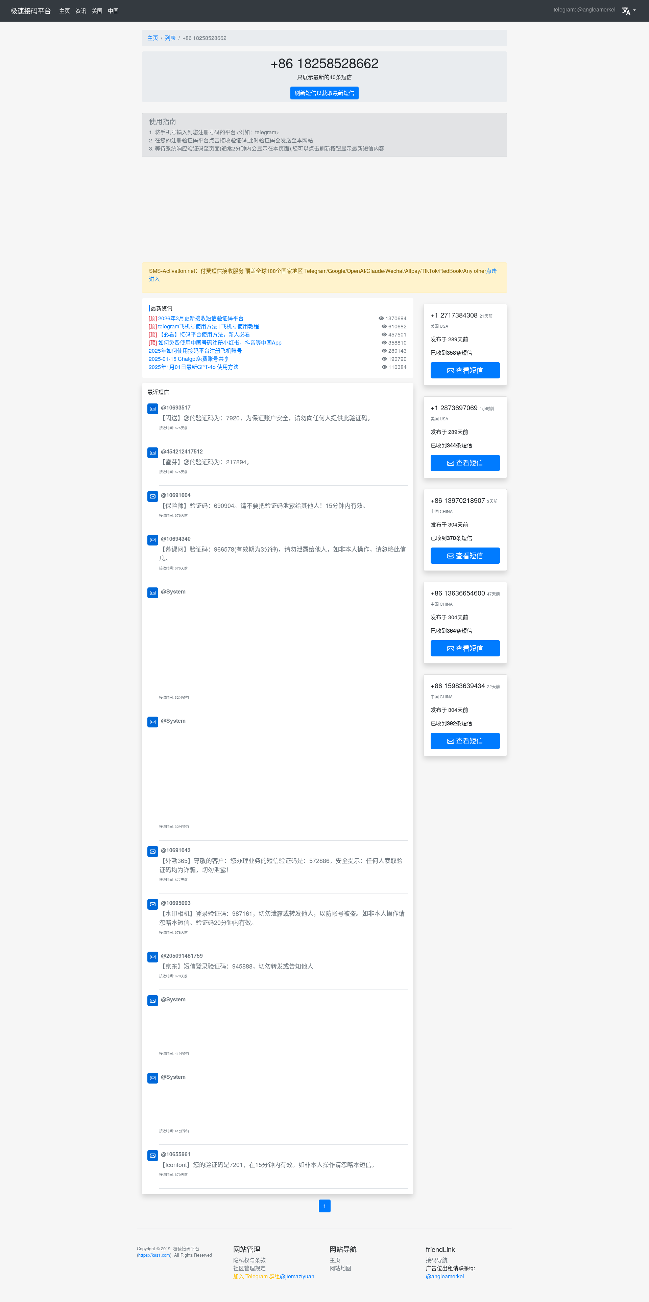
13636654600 (464, 593)
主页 (66, 10)
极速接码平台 (30, 11)
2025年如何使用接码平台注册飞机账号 (195, 350)
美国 (97, 11)
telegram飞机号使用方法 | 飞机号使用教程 (208, 326)
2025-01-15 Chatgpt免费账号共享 (189, 359)
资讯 (80, 11)
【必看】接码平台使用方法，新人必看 (204, 334)
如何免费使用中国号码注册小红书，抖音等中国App (220, 342)
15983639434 (464, 685)
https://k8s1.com (154, 1255)
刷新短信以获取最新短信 (324, 93)
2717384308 (459, 315)
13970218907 (464, 500)
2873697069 (459, 407)
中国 (113, 11)
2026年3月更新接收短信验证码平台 (201, 318)
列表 (170, 38)
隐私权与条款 (249, 1260)
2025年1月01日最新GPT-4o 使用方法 (194, 367)
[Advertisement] (324, 209)
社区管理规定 (249, 1268)
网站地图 (340, 1268)
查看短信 (468, 370)
